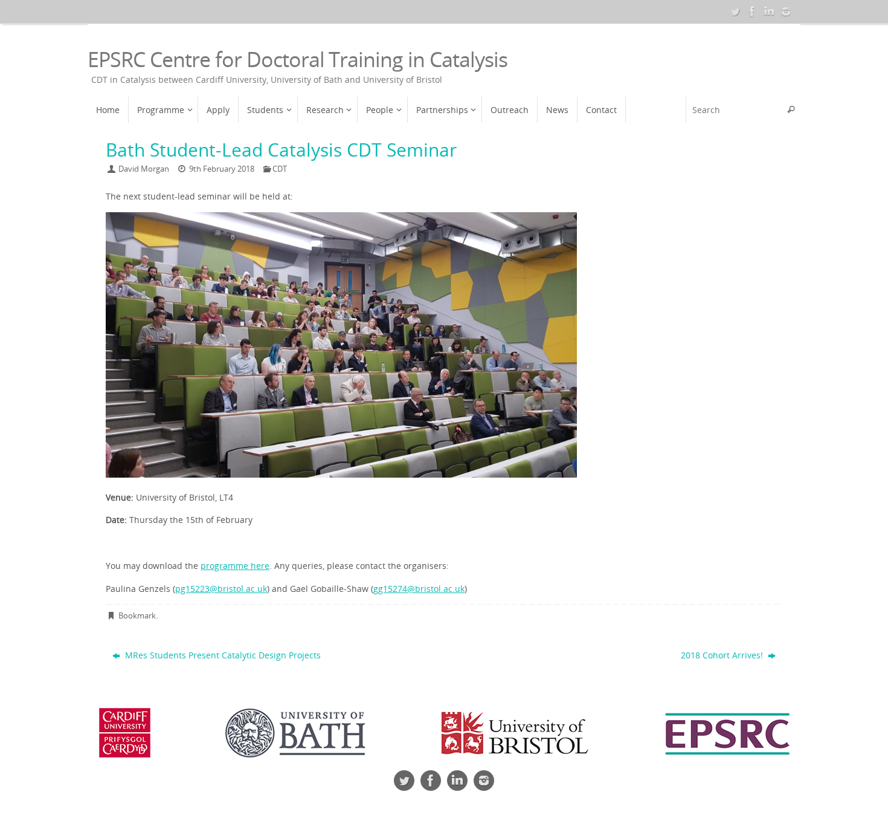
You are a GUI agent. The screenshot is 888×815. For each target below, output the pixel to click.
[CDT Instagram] (785, 11)
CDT (279, 169)
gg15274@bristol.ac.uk (419, 588)
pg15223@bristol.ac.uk (221, 588)
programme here (235, 565)
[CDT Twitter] (735, 11)
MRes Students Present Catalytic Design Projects (222, 655)
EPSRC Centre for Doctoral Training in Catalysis (297, 59)
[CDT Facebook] (752, 11)
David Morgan (143, 169)
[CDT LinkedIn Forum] (769, 11)
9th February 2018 (221, 169)
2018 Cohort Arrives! (723, 655)
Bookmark (137, 616)
